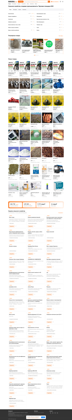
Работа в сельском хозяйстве (13, 27)
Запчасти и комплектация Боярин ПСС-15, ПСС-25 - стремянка (35, 300)
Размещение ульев (34, 124)
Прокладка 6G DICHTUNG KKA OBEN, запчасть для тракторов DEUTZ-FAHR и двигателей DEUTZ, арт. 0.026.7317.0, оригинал (57, 73)
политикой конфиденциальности (32, 417)
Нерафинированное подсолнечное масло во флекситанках (16, 273)
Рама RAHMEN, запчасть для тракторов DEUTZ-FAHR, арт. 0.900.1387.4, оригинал (46, 73)
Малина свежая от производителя (54, 300)
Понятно (43, 417)
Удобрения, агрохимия (12, 21)
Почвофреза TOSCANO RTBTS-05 (12, 107)
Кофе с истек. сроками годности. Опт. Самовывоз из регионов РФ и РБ (55, 342)
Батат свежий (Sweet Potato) (45, 125)
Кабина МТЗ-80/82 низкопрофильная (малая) (56, 176)
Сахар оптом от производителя (16, 300)
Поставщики (14, 3)
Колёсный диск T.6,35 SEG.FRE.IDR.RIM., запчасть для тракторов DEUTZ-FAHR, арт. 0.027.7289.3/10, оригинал (12, 73)
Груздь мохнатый (50, 231)
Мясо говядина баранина (52, 246)
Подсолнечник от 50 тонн (33, 327)
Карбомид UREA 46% (32, 370)
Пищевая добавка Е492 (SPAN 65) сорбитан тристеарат (46, 142)
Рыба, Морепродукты (40, 21)
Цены (28, 3)
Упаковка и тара (39, 24)
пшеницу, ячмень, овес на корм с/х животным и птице (16, 328)
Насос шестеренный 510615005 (34, 107)
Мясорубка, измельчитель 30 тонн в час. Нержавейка (12, 142)
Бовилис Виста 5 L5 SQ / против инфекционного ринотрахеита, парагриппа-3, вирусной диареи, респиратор (57, 193)
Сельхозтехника (11, 13)
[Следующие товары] (64, 46)
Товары (9, 3)
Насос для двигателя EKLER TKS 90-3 (56, 90)
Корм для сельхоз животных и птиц (43, 19)
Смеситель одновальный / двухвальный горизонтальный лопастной (17, 384)
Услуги (38, 27)
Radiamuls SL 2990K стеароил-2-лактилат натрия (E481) (34, 142)
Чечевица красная (34, 158)
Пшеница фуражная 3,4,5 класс (34, 314)
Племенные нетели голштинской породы (23, 90)
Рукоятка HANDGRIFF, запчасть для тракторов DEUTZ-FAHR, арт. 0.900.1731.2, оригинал (23, 73)
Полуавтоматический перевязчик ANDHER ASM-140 (35, 357)
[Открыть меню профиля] (63, 2)
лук (47, 272)
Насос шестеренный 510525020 (45, 107)
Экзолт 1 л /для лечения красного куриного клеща (23, 193)
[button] (49, 1)
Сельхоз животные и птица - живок (14, 24)
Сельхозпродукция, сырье (41, 13)
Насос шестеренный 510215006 (56, 107)
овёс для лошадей (32, 342)
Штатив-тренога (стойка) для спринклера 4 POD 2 (23, 107)
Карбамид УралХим (13, 370)
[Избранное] (60, 2)
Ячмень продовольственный (34, 217)
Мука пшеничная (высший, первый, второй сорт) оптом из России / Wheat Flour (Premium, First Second (54, 358)
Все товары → (61, 35)
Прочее (38, 30)
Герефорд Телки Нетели (33, 246)
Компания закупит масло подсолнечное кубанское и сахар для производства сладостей (54, 219)
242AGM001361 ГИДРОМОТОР (34, 259)
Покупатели (24, 3)
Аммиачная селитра (51, 370)
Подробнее (12, 226)
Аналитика (32, 3)
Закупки (19, 3)
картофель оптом (13, 286)
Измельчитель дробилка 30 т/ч (57, 125)
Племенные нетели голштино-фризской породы (11, 90)
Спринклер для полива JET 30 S (46, 90)
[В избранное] (18, 73)
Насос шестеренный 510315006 (11, 125)
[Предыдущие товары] (8, 46)
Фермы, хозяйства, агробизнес (13, 30)
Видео (36, 3)
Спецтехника (10, 19)
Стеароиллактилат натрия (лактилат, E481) (12, 159)
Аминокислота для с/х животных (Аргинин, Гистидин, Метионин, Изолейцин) (46, 176)
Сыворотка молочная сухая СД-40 (54, 314)
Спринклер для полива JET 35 (35, 90)
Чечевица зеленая (11, 175)
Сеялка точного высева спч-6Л (34, 272)
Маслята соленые (13, 246)
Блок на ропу (12, 314)
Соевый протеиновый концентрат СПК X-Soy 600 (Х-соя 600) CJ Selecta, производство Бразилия (34, 176)
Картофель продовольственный (53, 259)
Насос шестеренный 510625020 (22, 125)
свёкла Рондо (31, 286)
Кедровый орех (12, 398)
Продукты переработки (12, 16)
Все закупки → (61, 212)
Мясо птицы (11, 217)
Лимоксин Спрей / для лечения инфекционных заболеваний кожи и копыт (46, 193)
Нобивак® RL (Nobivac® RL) (35, 193)
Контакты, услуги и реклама (39, 412)
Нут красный (44, 158)
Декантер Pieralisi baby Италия (23, 142)
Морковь (48, 286)
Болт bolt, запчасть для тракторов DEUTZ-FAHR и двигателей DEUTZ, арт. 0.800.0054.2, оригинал (35, 73)
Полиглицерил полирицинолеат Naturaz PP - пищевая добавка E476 (57, 142)
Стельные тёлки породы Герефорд (16, 259)
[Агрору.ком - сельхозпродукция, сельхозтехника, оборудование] (12, 2)
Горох (20, 175)
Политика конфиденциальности (18, 416)
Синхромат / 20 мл (11, 192)
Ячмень (48, 327)
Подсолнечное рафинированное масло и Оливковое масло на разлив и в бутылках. (17, 233)
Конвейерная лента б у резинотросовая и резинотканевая (17, 342)
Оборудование (39, 16)
